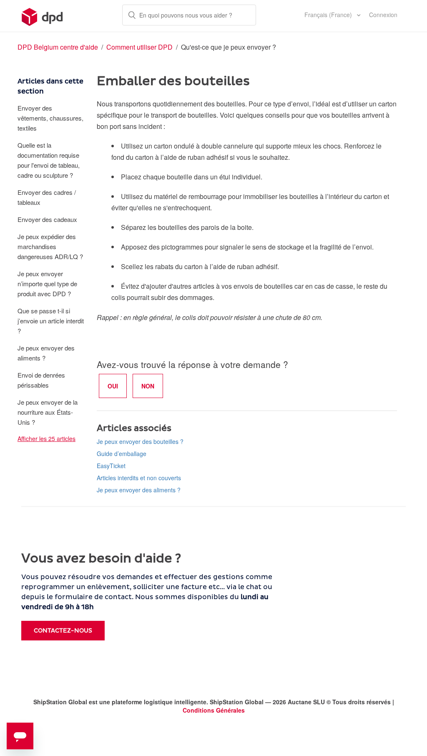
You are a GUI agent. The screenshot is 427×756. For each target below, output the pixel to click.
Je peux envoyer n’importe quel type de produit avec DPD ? (47, 283)
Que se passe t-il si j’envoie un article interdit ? (51, 320)
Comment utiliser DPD (140, 47)
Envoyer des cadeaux (47, 219)
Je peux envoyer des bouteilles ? (140, 441)
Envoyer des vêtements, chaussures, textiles (50, 117)
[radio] (113, 386)
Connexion (383, 14)
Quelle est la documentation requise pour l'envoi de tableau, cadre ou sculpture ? (49, 160)
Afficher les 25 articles (46, 438)
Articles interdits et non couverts (139, 478)
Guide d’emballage (121, 453)
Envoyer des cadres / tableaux (47, 197)
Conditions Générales (214, 710)
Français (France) (329, 14)
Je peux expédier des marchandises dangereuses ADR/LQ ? (50, 246)
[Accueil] (42, 16)
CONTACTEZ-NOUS (63, 630)
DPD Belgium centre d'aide (58, 47)
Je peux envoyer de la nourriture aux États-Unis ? (48, 412)
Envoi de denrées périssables (41, 379)
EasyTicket (111, 465)
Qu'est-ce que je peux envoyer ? (228, 47)
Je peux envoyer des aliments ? (46, 352)
